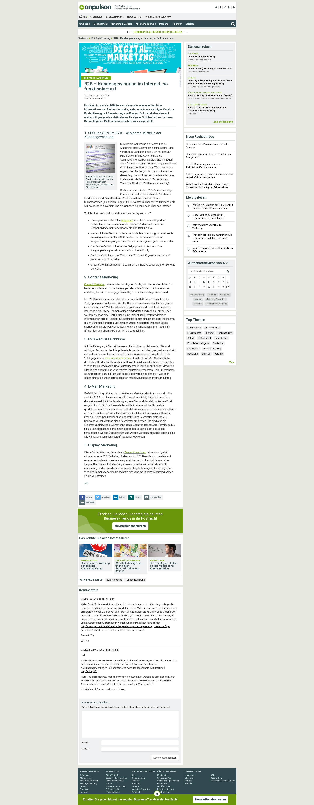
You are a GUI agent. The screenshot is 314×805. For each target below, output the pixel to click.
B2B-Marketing (114, 580)
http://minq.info (89, 671)
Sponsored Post (164, 778)
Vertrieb (218, 354)
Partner (188, 781)
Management (100, 24)
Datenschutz (216, 778)
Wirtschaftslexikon (158, 16)
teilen (89, 497)
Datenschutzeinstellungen (223, 781)
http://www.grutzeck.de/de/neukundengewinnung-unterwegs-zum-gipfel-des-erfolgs (125, 626)
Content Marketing (94, 284)
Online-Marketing (212, 348)
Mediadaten (162, 775)
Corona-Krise (194, 327)
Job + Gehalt (221, 338)
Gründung (84, 24)
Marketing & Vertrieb (215, 299)
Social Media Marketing (116, 778)
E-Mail (86, 749)
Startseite (83, 38)
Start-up (206, 354)
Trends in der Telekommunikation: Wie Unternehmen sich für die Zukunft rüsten (212, 238)
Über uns (189, 778)
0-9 (228, 287)
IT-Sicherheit (204, 338)
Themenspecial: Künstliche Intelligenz (157, 32)
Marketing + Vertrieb (121, 24)
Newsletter (134, 16)
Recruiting (192, 354)
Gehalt (190, 338)
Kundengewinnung (135, 580)
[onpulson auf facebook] (220, 7)
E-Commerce (194, 333)
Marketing (218, 343)
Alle (133, 775)
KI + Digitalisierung (146, 24)
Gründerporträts (113, 789)
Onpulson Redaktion (99, 95)
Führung (209, 333)
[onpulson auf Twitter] (216, 7)
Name (86, 742)
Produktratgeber (113, 792)
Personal (164, 24)
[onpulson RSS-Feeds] (234, 7)
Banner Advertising (135, 452)
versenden (155, 497)
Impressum (190, 775)
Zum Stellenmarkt (223, 121)
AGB (213, 775)
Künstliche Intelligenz (198, 343)
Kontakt (188, 783)
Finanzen (177, 24)
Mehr (232, 362)
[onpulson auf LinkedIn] (229, 7)
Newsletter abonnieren (130, 526)
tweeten (105, 497)
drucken (90, 502)
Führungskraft (225, 333)
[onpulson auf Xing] (225, 7)
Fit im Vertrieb (112, 775)
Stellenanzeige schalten (168, 781)
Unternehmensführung (216, 303)
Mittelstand (193, 348)
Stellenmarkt (115, 16)
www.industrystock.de (117, 358)
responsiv (127, 220)
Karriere (189, 24)
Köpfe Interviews (91, 16)
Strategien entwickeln (115, 786)
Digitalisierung (197, 294)
